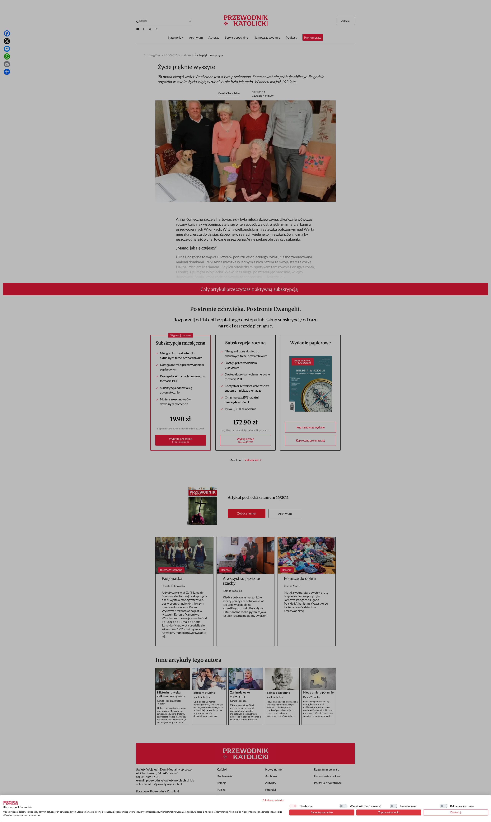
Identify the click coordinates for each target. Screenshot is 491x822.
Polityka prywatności (273, 800)
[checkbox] (293, 806)
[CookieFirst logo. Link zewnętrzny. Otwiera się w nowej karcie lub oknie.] (10, 803)
